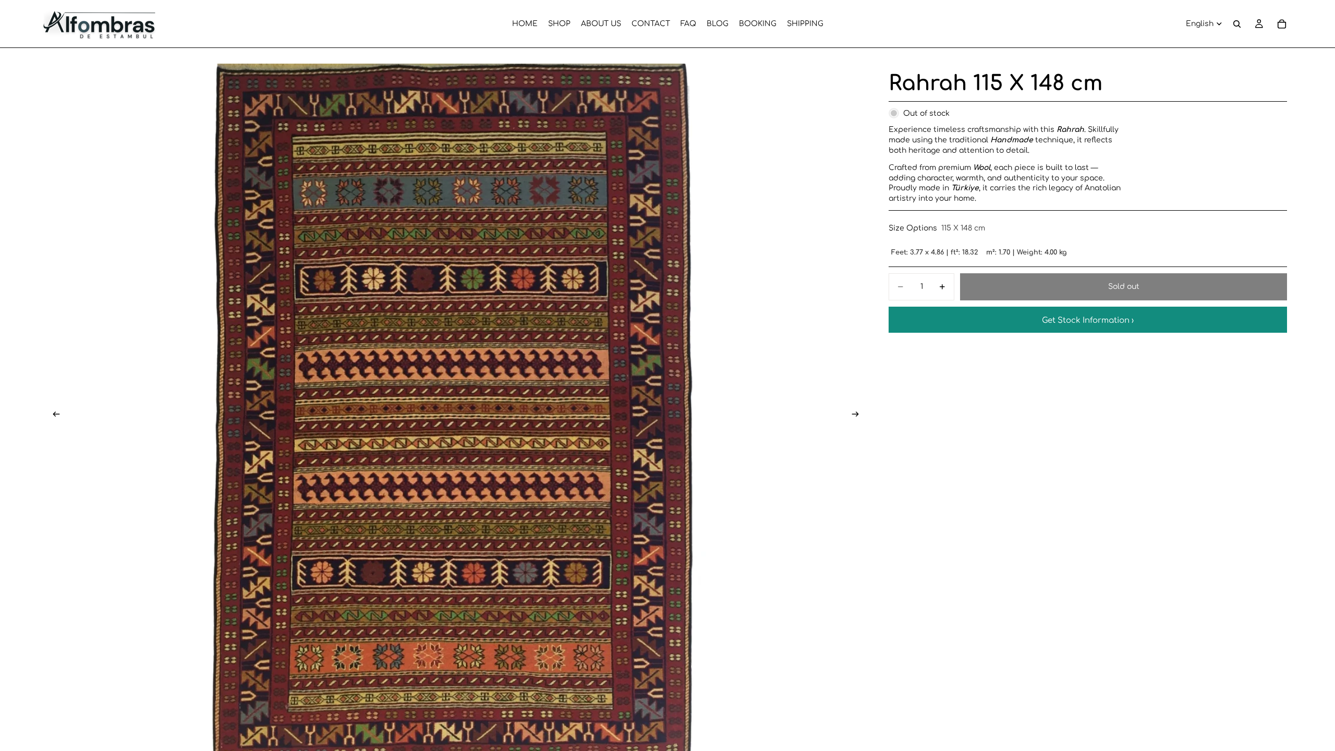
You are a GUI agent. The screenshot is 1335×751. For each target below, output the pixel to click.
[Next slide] (858, 415)
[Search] (1236, 24)
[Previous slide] (53, 415)
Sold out (1123, 286)
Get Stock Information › (1088, 320)
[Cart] (1281, 24)
